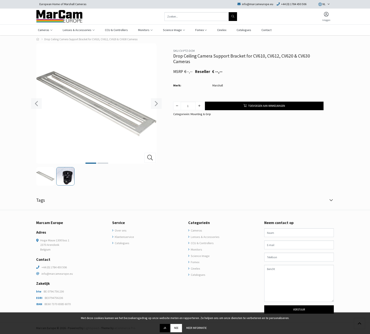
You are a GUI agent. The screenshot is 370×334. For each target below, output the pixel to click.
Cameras (196, 230)
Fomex (194, 262)
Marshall (217, 85)
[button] (322, 4)
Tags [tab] (40, 200)
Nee (176, 328)
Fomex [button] (199, 30)
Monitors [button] (143, 30)
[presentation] (36, 103)
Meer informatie (196, 328)
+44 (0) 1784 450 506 (54, 267)
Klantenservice (124, 237)
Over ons (120, 230)
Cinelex (221, 30)
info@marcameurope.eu (57, 274)
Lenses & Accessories (204, 237)
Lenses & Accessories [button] (77, 30)
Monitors (196, 249)
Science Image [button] (172, 30)
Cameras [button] (43, 30)
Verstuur (299, 309)
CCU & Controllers (116, 30)
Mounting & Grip (201, 114)
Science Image (200, 256)
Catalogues (244, 30)
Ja (164, 328)
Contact (266, 30)
